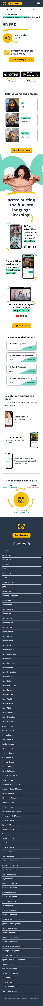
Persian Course (8, 802)
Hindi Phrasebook (9, 901)
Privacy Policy (22, 999)
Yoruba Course (8, 856)
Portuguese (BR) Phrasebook (13, 946)
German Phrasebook (10, 888)
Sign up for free (21, 325)
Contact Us (6, 555)
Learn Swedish (7, 703)
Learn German (7, 632)
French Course (7, 748)
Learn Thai (6, 708)
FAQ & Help (6, 560)
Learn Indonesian (9, 654)
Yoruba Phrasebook (10, 991)
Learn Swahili (7, 699)
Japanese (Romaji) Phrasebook (13, 924)
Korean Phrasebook (10, 928)
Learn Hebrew (7, 641)
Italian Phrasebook (9, 915)
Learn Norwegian (9, 672)
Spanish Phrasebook (10, 964)
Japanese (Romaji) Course (12, 789)
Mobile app (6, 564)
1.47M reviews (31, 81)
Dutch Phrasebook (9, 874)
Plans (4, 569)
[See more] (38, 3)
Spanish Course (8, 829)
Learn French (7, 627)
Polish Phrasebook (9, 942)
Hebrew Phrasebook (10, 897)
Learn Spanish (7, 694)
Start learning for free (21, 59)
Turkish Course (8, 847)
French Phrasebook (9, 883)
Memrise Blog (7, 582)
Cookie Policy (33, 999)
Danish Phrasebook (34, 10)
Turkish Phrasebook (10, 982)
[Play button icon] (12, 105)
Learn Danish (7, 10)
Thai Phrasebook (8, 978)
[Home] (7, 52)
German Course (8, 753)
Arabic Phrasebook (9, 861)
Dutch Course (7, 739)
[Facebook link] (13, 543)
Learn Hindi (6, 645)
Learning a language (10, 596)
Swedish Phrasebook (10, 973)
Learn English (7, 623)
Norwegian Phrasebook (11, 933)
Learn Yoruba (7, 721)
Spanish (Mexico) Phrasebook (13, 960)
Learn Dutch (7, 618)
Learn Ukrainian (8, 717)
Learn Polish (7, 681)
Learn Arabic (7, 605)
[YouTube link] (24, 543)
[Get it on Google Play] (30, 74)
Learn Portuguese (9, 685)
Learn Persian (7, 676)
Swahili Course (7, 834)
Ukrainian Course (9, 852)
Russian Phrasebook (10, 955)
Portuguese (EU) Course (11, 816)
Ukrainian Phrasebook (10, 987)
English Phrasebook (10, 879)
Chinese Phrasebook (10, 865)
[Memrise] (4, 3)
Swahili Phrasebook (9, 969)
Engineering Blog (9, 591)
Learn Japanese (8, 663)
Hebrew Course (8, 762)
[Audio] (7, 38)
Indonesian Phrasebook (11, 910)
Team (4, 578)
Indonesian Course (9, 775)
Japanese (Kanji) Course (11, 784)
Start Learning (15, 3)
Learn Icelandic (8, 650)
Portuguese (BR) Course (11, 811)
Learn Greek (7, 636)
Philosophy (6, 573)
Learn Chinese (7, 609)
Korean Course (8, 793)
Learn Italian (7, 659)
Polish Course (7, 807)
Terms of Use (10, 999)
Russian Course (8, 820)
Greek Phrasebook (9, 892)
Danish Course (20, 10)
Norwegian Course (9, 798)
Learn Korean (7, 668)
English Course (8, 744)
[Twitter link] (18, 543)
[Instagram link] (29, 543)
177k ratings (11, 81)
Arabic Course (7, 726)
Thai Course (7, 843)
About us (5, 551)
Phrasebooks (7, 600)
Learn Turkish (7, 712)
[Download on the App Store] (11, 74)
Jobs (4, 587)
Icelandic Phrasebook (10, 906)
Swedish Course (8, 838)
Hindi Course (7, 766)
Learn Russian (7, 690)
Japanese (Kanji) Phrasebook (13, 919)
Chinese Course (8, 730)
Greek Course (7, 757)
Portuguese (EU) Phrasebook (13, 951)
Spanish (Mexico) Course (11, 825)
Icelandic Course (8, 771)
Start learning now (21, 150)
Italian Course (7, 780)
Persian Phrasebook (10, 937)
